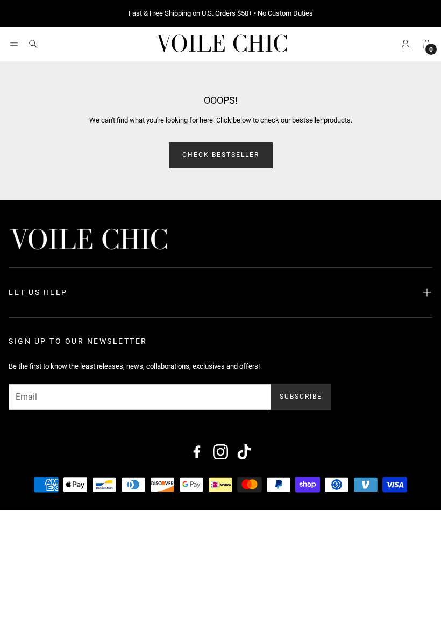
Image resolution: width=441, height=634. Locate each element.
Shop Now (288, 13)
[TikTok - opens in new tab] (244, 451)
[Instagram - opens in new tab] (220, 451)
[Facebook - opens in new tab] (196, 451)
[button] (14, 44)
